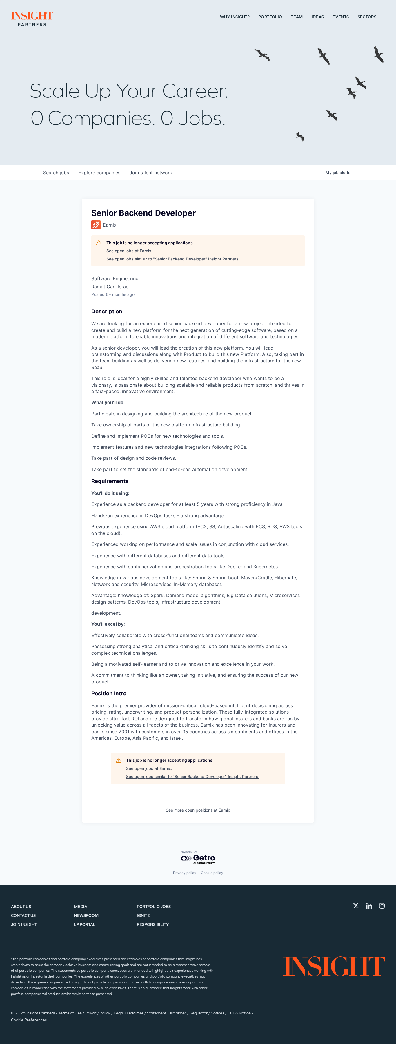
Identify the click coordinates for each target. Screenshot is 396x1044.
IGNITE (143, 915)
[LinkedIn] (369, 906)
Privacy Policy (98, 1013)
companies (99, 172)
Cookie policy (212, 873)
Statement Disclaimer (167, 1013)
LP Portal (84, 924)
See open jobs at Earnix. (129, 250)
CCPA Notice (240, 1013)
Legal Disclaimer (129, 1013)
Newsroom (86, 915)
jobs (56, 172)
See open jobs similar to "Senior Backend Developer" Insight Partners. (173, 258)
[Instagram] (382, 906)
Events (341, 17)
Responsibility (153, 924)
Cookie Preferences (29, 1020)
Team (297, 17)
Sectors (367, 17)
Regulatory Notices (207, 1013)
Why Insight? (235, 17)
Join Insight (24, 924)
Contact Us (23, 915)
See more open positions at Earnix (198, 810)
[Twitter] (356, 906)
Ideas (318, 17)
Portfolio (270, 17)
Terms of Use (70, 1013)
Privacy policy (184, 873)
